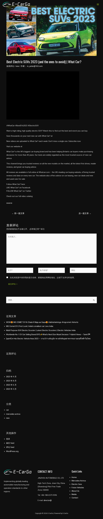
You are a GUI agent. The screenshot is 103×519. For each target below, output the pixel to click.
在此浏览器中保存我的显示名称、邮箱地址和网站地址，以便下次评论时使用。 (43, 277)
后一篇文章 (85, 213)
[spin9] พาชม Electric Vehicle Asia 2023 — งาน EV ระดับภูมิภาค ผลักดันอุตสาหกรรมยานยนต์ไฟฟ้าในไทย (48, 338)
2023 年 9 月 (11, 377)
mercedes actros (13, 414)
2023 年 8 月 (11, 381)
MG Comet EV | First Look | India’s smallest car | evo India (29, 326)
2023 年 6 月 (11, 385)
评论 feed (10, 447)
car (7, 410)
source (9, 203)
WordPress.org (12, 451)
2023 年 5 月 (11, 389)
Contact (75, 498)
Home (74, 477)
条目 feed (10, 443)
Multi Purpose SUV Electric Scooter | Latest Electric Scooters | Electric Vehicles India (40, 330)
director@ (48, 500)
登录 (8, 439)
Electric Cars (77, 484)
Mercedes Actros (79, 481)
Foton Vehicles (78, 487)
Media (74, 494)
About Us (75, 491)
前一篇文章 (18, 213)
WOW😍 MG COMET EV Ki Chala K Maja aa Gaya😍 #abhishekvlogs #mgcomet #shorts (42, 322)
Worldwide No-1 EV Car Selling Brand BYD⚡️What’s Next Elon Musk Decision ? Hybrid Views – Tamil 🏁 (48, 334)
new (17, 66)
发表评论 (10, 66)
